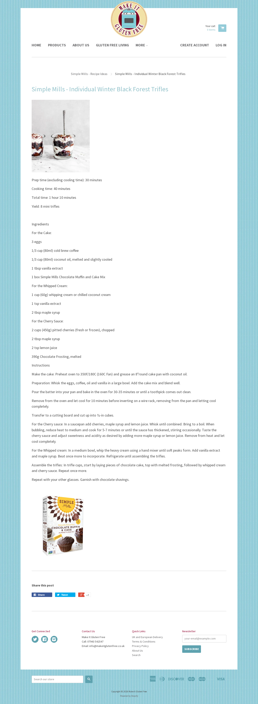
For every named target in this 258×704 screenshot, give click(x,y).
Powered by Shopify (129, 696)
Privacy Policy (140, 646)
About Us (81, 45)
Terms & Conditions (143, 641)
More (141, 45)
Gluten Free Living (112, 45)
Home (36, 45)
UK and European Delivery (147, 637)
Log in (221, 45)
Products (57, 45)
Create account (194, 45)
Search (136, 655)
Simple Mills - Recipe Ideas (89, 74)
